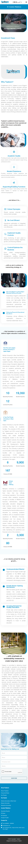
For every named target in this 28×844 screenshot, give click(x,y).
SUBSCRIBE (14, 778)
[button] (26, 2)
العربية (18, 2)
